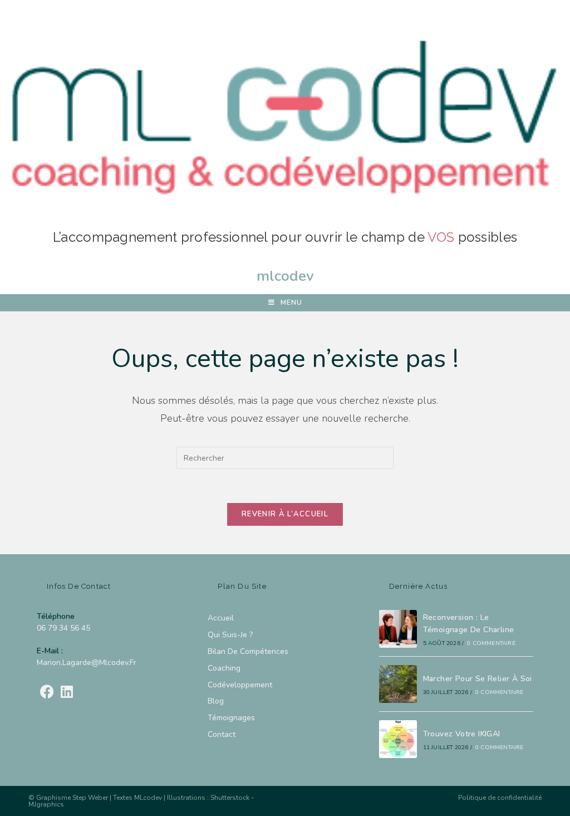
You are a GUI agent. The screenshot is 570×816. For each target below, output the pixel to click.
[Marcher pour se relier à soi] (398, 684)
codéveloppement (240, 685)
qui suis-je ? (230, 634)
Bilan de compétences (249, 651)
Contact (221, 734)
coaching (224, 668)
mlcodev (285, 276)
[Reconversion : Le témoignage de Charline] (398, 629)
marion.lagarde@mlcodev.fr (86, 662)
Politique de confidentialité (500, 797)
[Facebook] (47, 693)
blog (216, 701)
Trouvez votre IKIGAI (461, 734)
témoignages (231, 717)
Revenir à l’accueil (285, 514)
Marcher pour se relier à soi (477, 678)
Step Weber (90, 797)
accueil (221, 618)
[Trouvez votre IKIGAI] (398, 739)
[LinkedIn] (67, 693)
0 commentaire (491, 643)
